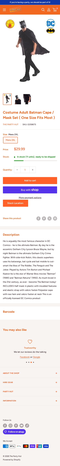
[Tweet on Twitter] (49, 218)
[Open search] (43, 9)
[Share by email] (55, 218)
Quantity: (7, 169)
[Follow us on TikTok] (27, 426)
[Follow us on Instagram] (10, 426)
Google (36, 357)
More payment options (30, 197)
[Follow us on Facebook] (5, 426)
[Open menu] (4, 10)
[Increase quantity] (33, 170)
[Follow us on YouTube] (22, 426)
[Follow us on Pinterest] (16, 426)
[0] (55, 10)
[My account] (48, 9)
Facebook (25, 357)
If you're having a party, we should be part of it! (30, 2)
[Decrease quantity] (17, 170)
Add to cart (30, 180)
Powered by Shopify (11, 460)
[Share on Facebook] (38, 218)
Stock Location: (15, 203)
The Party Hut (10, 124)
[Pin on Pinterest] (44, 218)
